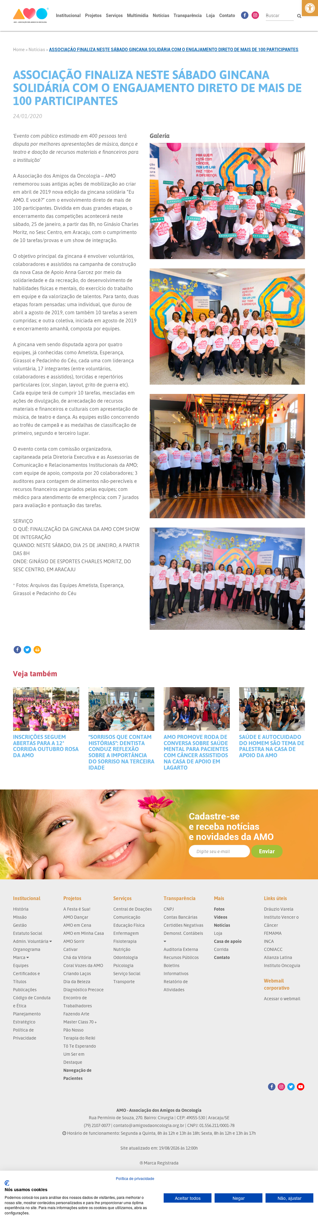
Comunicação (126, 917)
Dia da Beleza (76, 981)
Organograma (26, 949)
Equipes (21, 965)
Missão (20, 917)
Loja (210, 15)
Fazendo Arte (76, 1013)
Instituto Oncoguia (282, 965)
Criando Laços (77, 973)
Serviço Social (126, 973)
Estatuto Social (27, 933)
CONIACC (273, 949)
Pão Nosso (73, 1029)
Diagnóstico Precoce (83, 989)
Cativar (70, 949)
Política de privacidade (135, 1178)
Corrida (221, 949)
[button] (310, 8)
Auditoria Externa (181, 949)
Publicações (25, 989)
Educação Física (129, 925)
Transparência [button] (188, 15)
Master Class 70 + (80, 1021)
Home (19, 49)
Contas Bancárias (181, 917)
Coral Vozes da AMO (83, 965)
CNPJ (169, 909)
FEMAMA (273, 933)
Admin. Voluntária (31, 941)
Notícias (161, 15)
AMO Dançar (75, 917)
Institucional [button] (68, 15)
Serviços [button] (114, 15)
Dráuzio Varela (278, 909)
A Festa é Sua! (76, 909)
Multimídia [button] (137, 15)
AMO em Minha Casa (83, 933)
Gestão (20, 925)
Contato (227, 15)
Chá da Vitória (77, 957)
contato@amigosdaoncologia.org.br (148, 1125)
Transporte (124, 981)
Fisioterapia (125, 941)
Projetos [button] (93, 15)
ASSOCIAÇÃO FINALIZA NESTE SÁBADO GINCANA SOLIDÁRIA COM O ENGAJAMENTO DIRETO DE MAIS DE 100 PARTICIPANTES (173, 49)
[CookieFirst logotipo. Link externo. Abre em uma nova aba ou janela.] (7, 1183)
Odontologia (125, 957)
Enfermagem (126, 933)
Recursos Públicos (181, 957)
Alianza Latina (278, 957)
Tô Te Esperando (79, 1046)
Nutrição (121, 949)
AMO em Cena (77, 925)
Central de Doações (132, 909)
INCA (269, 941)
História (21, 909)
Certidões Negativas (183, 925)
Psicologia (123, 965)
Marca (19, 957)
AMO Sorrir (73, 941)
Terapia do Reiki (79, 1038)
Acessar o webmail (282, 998)
